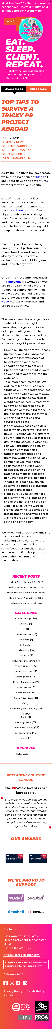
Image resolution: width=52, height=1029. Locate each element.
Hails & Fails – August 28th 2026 (26, 582)
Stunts (23, 738)
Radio (24, 717)
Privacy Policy (12, 991)
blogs (40, 177)
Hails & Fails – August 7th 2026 (26, 603)
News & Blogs (14, 89)
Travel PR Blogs (24, 666)
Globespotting (23, 618)
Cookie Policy (35, 991)
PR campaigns (11, 281)
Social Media (23, 692)
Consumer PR (11, 154)
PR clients (17, 210)
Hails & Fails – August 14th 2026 (26, 598)
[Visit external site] (16, 902)
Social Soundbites (23, 671)
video (5, 301)
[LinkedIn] (25, 983)
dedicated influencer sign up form (23, 966)
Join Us (8, 995)
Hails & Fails (38, 89)
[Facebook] (5, 983)
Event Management (16, 158)
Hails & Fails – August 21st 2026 (26, 587)
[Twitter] (18, 983)
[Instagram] (12, 983)
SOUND (24, 623)
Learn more (34, 10)
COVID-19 (24, 655)
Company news (13, 142)
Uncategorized (23, 676)
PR (29, 150)
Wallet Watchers (24, 634)
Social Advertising (23, 698)
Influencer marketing (23, 661)
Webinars (24, 639)
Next (47, 858)
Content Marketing (17, 146)
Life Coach (24, 645)
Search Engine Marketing (24, 708)
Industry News (13, 150)
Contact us (11, 929)
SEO (24, 703)
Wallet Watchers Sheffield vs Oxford (26, 592)
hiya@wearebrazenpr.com (21, 954)
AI (24, 629)
